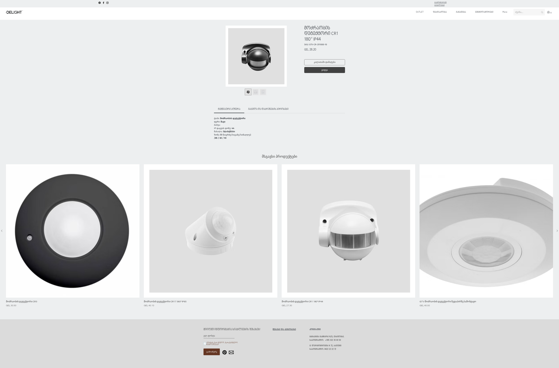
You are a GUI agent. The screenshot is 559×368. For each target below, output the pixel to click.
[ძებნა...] (542, 12)
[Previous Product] (1, 230)
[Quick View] (72, 231)
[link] (229, 109)
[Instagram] (107, 2)
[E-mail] (231, 352)
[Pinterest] (99, 2)
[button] (550, 12)
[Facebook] (103, 2)
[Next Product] (557, 230)
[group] (279, 235)
